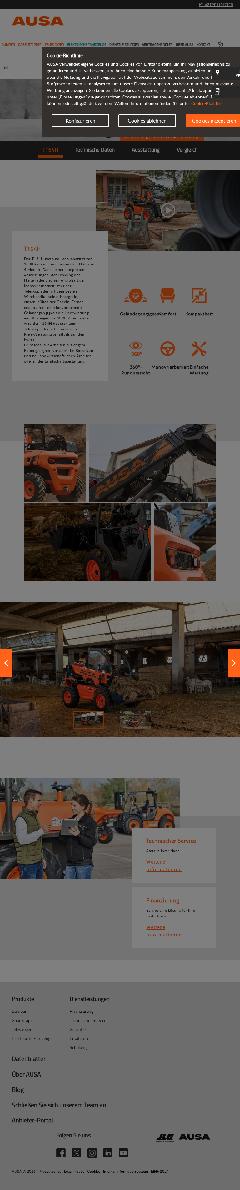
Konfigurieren (80, 120)
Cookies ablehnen (147, 120)
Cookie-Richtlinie (207, 103)
